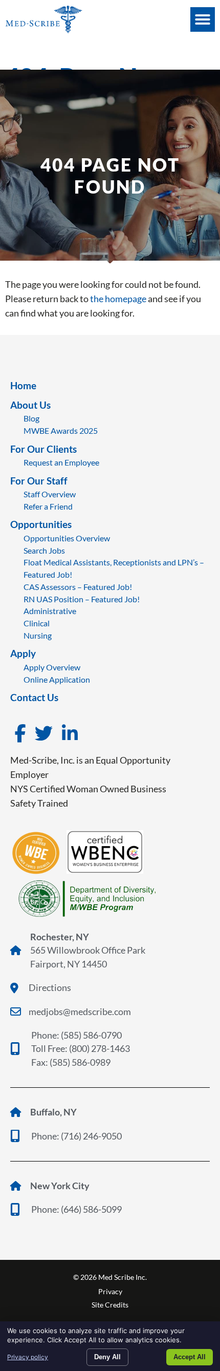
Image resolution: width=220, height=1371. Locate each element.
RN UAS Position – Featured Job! (82, 599)
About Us (30, 405)
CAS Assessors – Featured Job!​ (78, 587)
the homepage (118, 298)
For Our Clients (43, 449)
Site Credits (110, 1304)
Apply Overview (52, 667)
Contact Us (34, 697)
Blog (31, 418)
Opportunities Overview (67, 538)
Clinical (37, 623)
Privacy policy (27, 1357)
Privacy (110, 1291)
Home (23, 385)
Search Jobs (44, 550)
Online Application (57, 679)
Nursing (38, 635)
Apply (23, 653)
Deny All (107, 1357)
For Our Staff (39, 481)
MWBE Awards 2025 (61, 430)
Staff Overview (50, 494)
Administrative (50, 611)
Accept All (189, 1357)
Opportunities (41, 524)
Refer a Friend (48, 506)
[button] (202, 19)
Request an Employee (61, 462)
